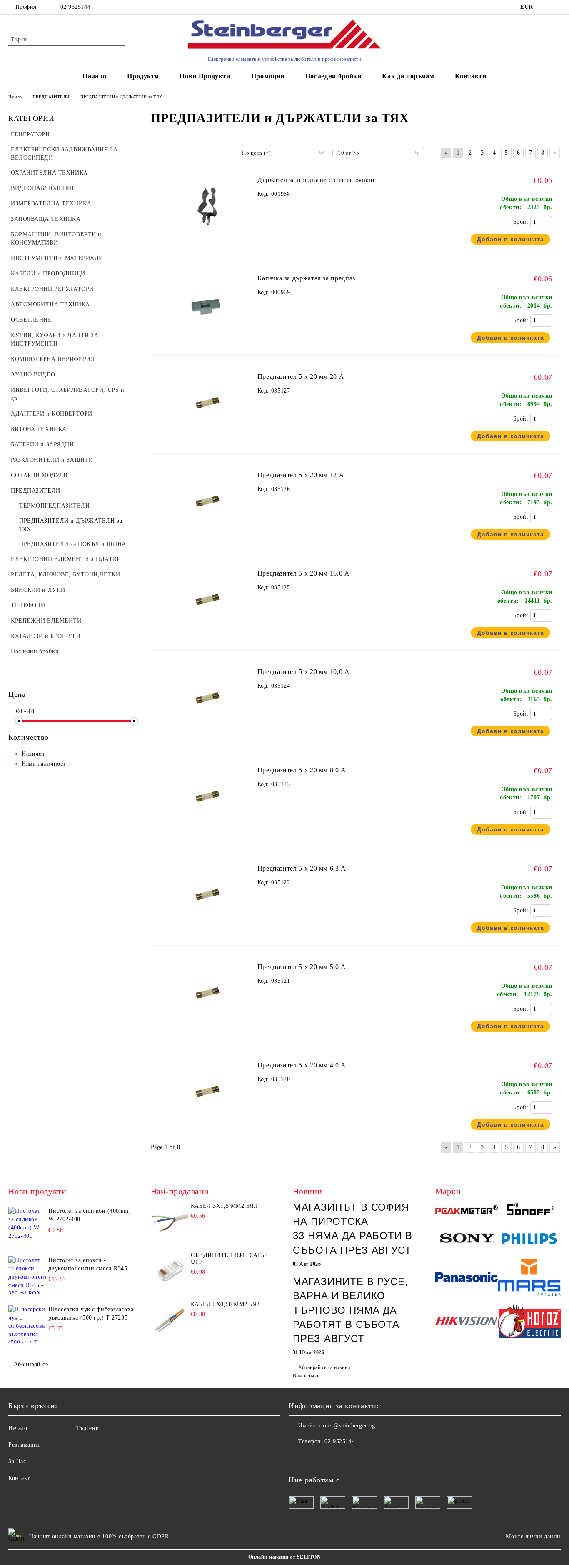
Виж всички (306, 1376)
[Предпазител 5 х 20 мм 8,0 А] (208, 832)
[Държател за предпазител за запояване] (208, 242)
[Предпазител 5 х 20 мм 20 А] (208, 439)
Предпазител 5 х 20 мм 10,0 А (303, 671)
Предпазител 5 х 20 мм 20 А (300, 376)
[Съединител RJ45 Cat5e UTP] (169, 1271)
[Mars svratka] (529, 1279)
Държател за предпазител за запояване (316, 179)
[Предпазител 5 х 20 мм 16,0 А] (208, 635)
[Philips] (529, 1240)
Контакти (470, 76)
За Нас (17, 1461)
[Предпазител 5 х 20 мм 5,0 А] (208, 1029)
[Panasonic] (466, 1278)
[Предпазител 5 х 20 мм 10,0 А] (208, 734)
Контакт (19, 1478)
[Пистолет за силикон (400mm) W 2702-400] (27, 1225)
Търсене (87, 1428)
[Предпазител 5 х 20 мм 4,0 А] (208, 1127)
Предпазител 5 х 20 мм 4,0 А (301, 1065)
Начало (94, 76)
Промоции (267, 76)
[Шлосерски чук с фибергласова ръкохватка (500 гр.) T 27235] (27, 1324)
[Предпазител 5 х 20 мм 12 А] (208, 537)
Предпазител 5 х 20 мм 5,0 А (301, 966)
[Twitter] (313, 1458)
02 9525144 (75, 7)
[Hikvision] (466, 1322)
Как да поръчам (408, 76)
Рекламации (24, 1445)
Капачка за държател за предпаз (306, 278)
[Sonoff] (529, 1211)
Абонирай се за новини (324, 1367)
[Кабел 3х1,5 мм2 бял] (169, 1221)
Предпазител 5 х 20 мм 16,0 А (303, 573)
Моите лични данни (533, 1536)
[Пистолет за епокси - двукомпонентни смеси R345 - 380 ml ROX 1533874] (27, 1275)
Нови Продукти (205, 76)
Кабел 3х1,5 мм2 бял (224, 1206)
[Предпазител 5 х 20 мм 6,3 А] (208, 930)
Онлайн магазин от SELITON (284, 1557)
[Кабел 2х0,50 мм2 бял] (169, 1320)
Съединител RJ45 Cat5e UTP (229, 1258)
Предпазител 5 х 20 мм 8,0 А (301, 770)
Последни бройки (333, 76)
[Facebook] (295, 1458)
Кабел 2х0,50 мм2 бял (226, 1304)
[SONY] (466, 1240)
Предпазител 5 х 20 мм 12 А (300, 474)
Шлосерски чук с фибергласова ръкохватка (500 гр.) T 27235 (90, 1313)
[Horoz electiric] (529, 1322)
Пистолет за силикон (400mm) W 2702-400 (89, 1215)
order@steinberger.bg (347, 1425)
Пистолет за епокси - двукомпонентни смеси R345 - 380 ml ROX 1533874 (89, 1265)
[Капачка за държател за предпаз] (208, 340)
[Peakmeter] (466, 1211)
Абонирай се (31, 1364)
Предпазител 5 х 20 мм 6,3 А (301, 868)
